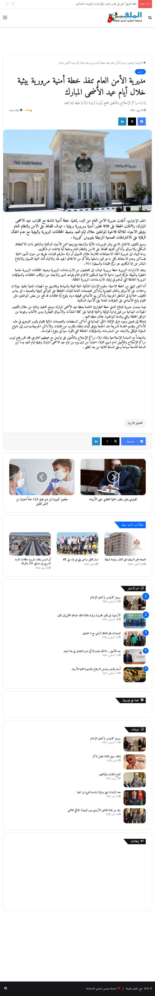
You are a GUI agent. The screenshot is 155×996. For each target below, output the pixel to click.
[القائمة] (5, 19)
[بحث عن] (150, 19)
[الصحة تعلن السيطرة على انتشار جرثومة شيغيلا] (125, 544)
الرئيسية (139, 63)
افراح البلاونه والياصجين (109, 774)
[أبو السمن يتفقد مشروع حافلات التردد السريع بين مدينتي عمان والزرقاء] (30, 544)
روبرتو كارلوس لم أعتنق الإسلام (105, 597)
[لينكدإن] (122, 121)
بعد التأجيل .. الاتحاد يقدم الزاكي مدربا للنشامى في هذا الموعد (91, 651)
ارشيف (131, 63)
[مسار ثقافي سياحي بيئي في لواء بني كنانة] (77, 544)
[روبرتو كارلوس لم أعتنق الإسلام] (135, 602)
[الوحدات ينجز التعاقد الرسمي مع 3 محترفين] (135, 638)
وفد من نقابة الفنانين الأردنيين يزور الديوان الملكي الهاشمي (94, 810)
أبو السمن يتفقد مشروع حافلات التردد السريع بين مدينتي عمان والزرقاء (33, 561)
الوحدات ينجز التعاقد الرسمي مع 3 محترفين (101, 633)
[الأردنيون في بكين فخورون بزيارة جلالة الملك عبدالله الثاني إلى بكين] (135, 620)
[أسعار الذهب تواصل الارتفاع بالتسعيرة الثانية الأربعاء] (135, 674)
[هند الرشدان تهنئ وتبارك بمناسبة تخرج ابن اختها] (135, 797)
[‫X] (132, 121)
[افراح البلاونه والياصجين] (135, 779)
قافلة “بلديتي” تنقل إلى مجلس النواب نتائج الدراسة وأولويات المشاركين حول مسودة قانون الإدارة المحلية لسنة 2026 (86, 4)
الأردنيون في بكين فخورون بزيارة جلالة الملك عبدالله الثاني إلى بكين (89, 615)
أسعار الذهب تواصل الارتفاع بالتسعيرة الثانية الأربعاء (96, 669)
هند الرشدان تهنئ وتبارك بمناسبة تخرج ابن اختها (98, 792)
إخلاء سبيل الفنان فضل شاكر (106, 756)
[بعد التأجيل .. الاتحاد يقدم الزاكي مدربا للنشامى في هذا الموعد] (135, 656)
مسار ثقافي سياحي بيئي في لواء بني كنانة (80, 559)
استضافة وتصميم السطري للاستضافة (101, 988)
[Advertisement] (77, 40)
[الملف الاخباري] (123, 17)
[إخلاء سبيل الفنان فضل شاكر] (135, 761)
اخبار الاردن (134, 423)
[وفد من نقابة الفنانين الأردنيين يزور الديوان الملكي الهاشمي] (135, 815)
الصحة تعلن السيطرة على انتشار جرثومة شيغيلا (125, 559)
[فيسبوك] (142, 121)
